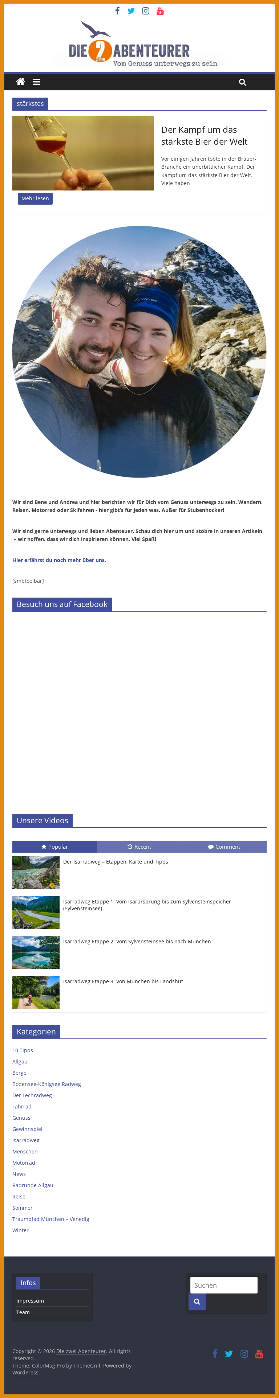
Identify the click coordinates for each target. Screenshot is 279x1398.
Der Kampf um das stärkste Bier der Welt (204, 135)
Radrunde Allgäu (32, 1185)
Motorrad (23, 1162)
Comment (227, 846)
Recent (142, 846)
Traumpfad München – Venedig (50, 1218)
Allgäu (20, 1061)
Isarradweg (26, 1140)
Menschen (25, 1151)
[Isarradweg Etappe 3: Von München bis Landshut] (37, 976)
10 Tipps (22, 1050)
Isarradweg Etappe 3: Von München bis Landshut (123, 981)
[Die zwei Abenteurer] (139, 44)
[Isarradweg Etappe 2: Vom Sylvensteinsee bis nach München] (37, 936)
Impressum (30, 1300)
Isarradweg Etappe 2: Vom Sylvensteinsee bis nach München (137, 941)
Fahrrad (22, 1106)
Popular (58, 846)
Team (23, 1312)
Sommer (22, 1207)
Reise (18, 1196)
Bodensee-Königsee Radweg (46, 1084)
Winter (20, 1230)
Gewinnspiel (27, 1129)
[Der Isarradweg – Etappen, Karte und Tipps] (37, 856)
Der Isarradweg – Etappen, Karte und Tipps (115, 861)
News (19, 1174)
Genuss (21, 1117)
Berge (19, 1072)
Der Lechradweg (32, 1095)
